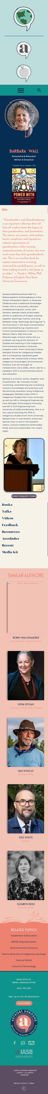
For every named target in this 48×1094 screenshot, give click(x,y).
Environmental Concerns (24, 948)
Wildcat (28, 770)
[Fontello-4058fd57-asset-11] (15, 1043)
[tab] (24, 210)
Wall (34, 151)
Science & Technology (24, 966)
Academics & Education (24, 935)
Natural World (24, 960)
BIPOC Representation (24, 942)
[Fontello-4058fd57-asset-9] (23, 1043)
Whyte (29, 837)
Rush (32, 904)
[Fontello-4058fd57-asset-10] (31, 1043)
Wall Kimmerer (30, 637)
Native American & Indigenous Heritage (24, 954)
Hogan (29, 704)
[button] (20, 90)
